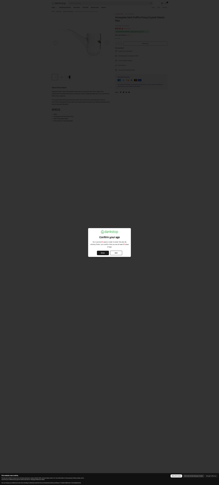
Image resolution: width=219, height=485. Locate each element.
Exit (116, 253)
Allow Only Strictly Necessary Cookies (193, 476)
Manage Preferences (211, 476)
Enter (103, 253)
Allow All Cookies (176, 476)
